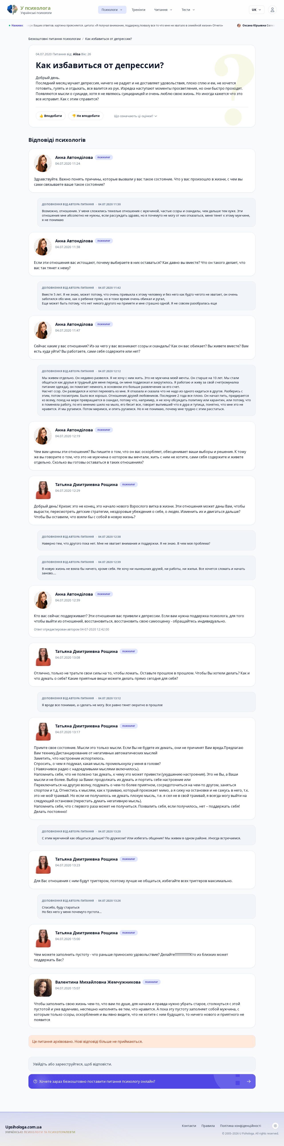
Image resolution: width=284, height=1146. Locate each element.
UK (254, 10)
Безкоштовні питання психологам (54, 39)
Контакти (189, 1126)
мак (211, 880)
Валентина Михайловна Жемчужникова (98, 982)
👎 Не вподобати (86, 116)
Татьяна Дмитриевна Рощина (86, 484)
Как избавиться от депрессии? (108, 39)
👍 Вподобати (50, 116)
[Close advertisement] (193, 1072)
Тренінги (138, 10)
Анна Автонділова (74, 157)
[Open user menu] (272, 9)
